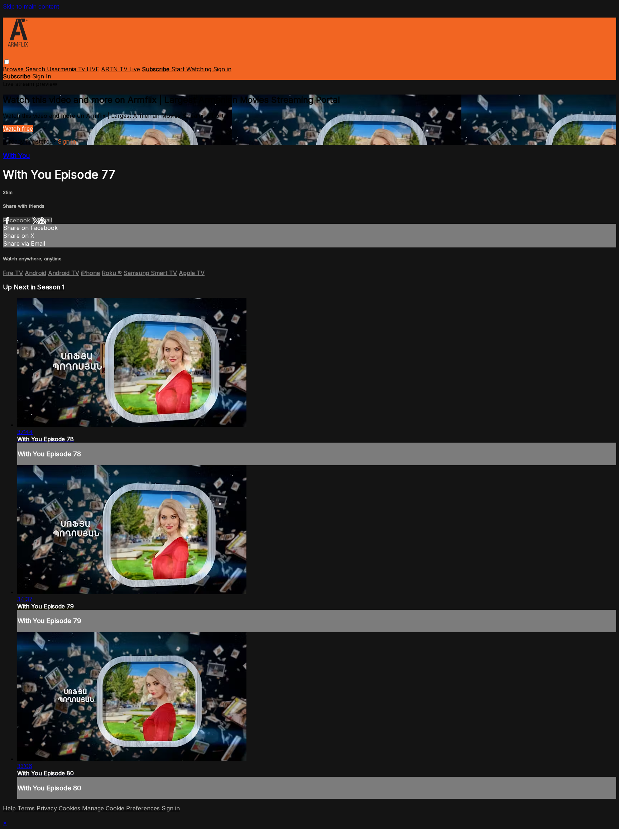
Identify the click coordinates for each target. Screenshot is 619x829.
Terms (27, 808)
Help (10, 808)
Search (36, 69)
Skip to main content (31, 6)
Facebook (17, 220)
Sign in (222, 69)
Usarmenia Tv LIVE (73, 69)
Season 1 (50, 287)
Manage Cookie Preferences (122, 808)
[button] (6, 61)
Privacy (48, 808)
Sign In (41, 76)
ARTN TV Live (120, 69)
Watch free (18, 128)
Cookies (70, 808)
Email (45, 220)
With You (16, 155)
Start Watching (192, 69)
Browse (14, 69)
